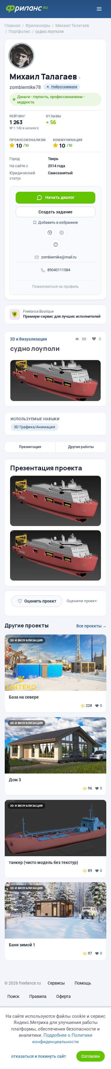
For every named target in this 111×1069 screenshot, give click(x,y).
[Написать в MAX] (50, 233)
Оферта (63, 996)
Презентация (30, 447)
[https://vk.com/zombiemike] (56, 244)
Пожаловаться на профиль (55, 287)
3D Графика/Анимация (34, 427)
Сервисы (56, 983)
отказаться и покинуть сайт (38, 1056)
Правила (37, 996)
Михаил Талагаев (43, 76)
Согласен (90, 1056)
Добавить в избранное (57, 222)
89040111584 (58, 270)
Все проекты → (91, 626)
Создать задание (55, 212)
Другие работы (81, 447)
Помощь (83, 983)
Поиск (13, 996)
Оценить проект (36, 601)
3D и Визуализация (28, 339)
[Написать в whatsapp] (62, 233)
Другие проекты (26, 625)
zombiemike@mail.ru (58, 257)
